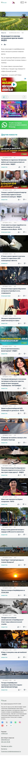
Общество (4, 167)
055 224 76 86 (5, 742)
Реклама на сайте (6, 746)
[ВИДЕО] (14, 147)
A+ (5, 45)
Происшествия (5, 232)
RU (22, 2)
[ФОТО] (14, 212)
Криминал (4, 263)
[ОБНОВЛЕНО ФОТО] (14, 487)
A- (1, 44)
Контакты (4, 749)
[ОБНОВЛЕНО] (14, 366)
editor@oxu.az (5, 739)
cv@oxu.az (4, 733)
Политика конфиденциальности (11, 751)
